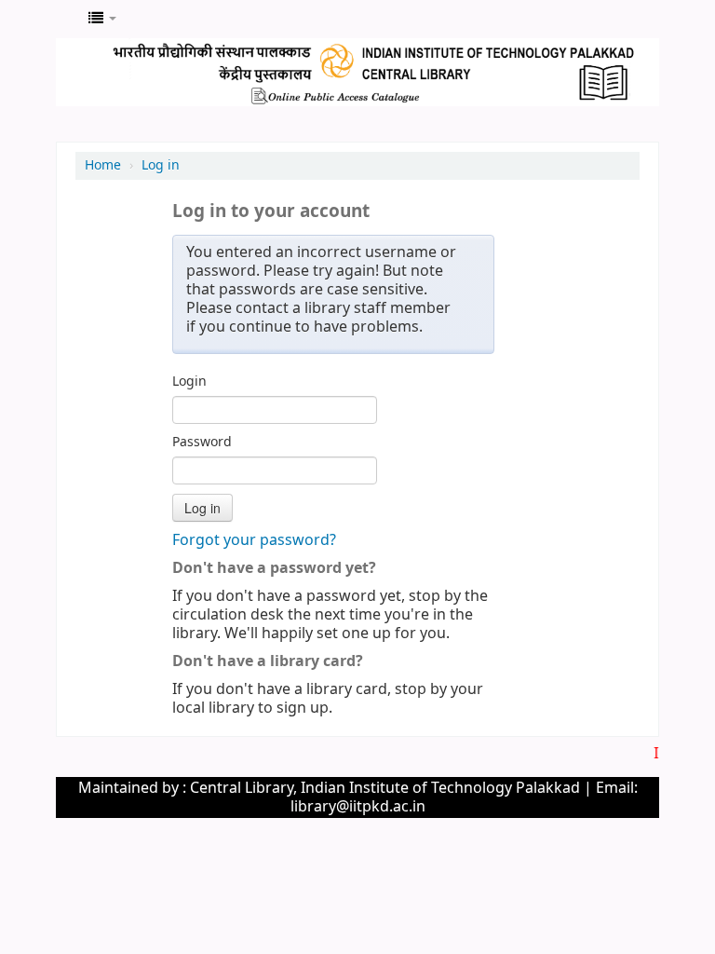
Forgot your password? (254, 540)
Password (202, 442)
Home (103, 165)
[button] (102, 18)
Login (189, 382)
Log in (161, 165)
